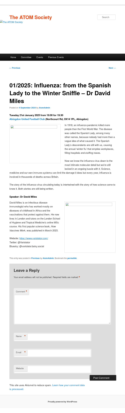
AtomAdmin (44, 107)
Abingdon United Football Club (27, 119)
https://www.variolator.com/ (33, 238)
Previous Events (56, 57)
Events (39, 57)
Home (13, 57)
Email (21, 352)
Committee (26, 57)
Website (20, 368)
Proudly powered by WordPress (62, 401)
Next (112, 67)
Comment (21, 291)
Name (21, 336)
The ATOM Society (30, 17)
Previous (14, 67)
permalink (72, 258)
